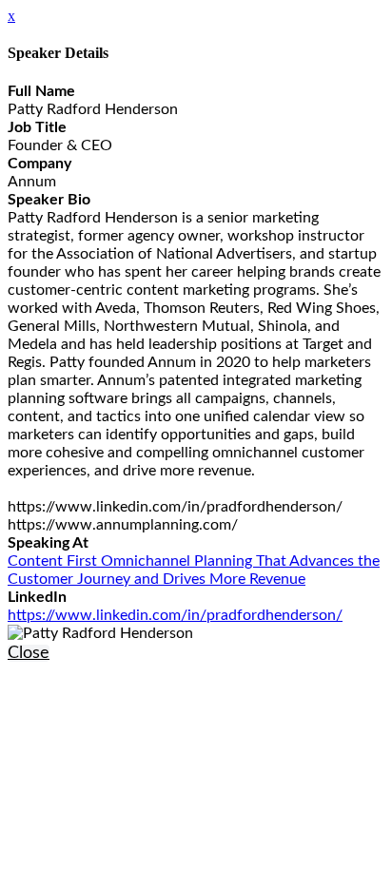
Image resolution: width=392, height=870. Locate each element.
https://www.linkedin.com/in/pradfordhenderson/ (175, 615)
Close (28, 653)
